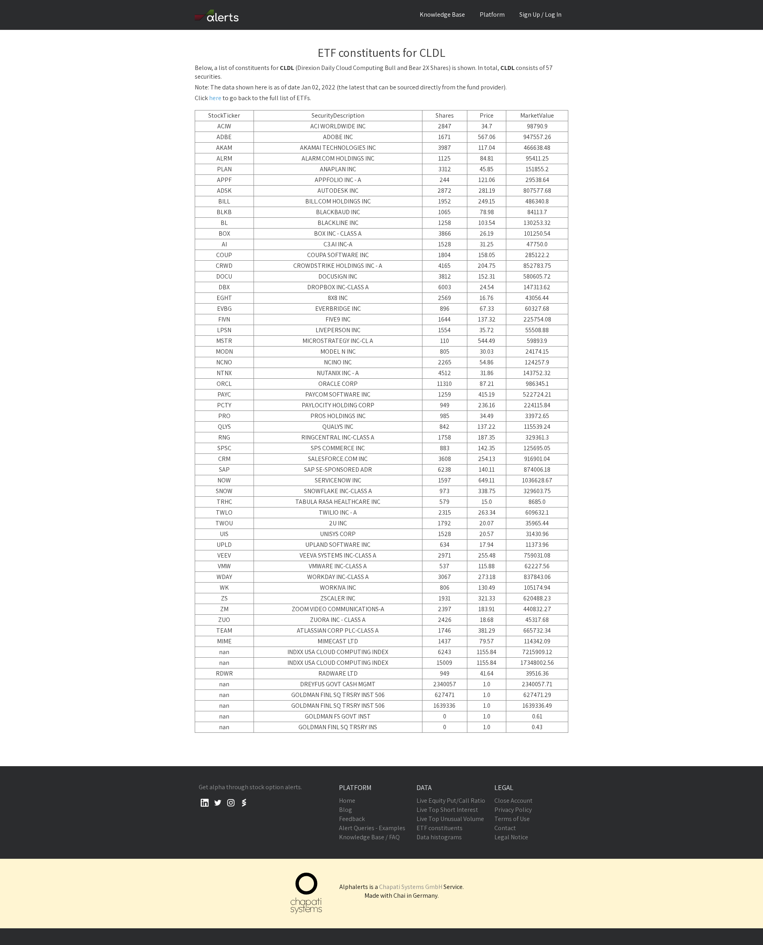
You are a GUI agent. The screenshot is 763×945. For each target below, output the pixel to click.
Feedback (352, 819)
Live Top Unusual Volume (450, 819)
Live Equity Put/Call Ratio (450, 800)
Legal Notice (511, 837)
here (215, 98)
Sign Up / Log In (540, 14)
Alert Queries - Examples (372, 828)
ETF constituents (439, 828)
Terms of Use (512, 819)
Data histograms (439, 837)
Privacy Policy (513, 810)
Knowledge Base (442, 14)
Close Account (513, 800)
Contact (505, 828)
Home (347, 800)
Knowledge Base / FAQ (369, 837)
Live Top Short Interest (447, 810)
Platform (492, 14)
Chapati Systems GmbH (410, 887)
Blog (345, 810)
